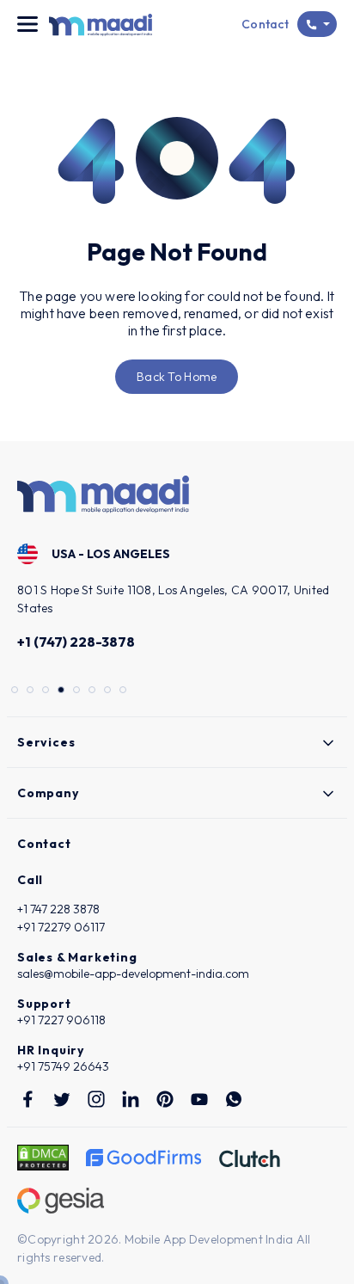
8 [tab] (124, 691)
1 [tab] (16, 691)
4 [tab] (62, 691)
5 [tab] (78, 691)
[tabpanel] (177, 599)
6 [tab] (93, 691)
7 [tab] (109, 691)
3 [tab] (47, 691)
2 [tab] (31, 691)
